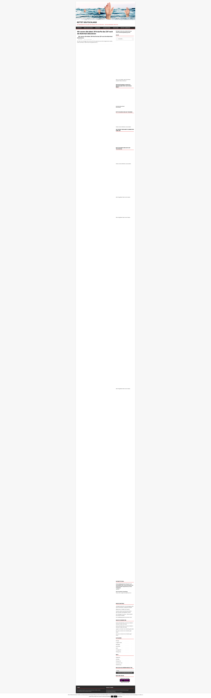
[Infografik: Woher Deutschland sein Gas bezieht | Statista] (125, 426)
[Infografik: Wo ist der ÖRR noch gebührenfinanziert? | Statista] (125, 464)
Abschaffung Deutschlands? (111, 691)
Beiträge (117, 640)
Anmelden (117, 659)
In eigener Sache (119, 642)
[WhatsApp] (125, 599)
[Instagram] (127, 595)
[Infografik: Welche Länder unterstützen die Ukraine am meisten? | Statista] (125, 195)
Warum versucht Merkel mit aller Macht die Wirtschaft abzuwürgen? (117, 690)
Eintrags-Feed (118, 661)
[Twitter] (122, 595)
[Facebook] (118, 595)
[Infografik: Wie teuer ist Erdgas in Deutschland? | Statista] (125, 236)
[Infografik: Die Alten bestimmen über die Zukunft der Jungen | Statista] (125, 330)
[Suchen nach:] (125, 39)
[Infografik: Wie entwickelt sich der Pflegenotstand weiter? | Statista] (125, 368)
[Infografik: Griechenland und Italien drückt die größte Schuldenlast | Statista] (125, 445)
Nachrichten (118, 646)
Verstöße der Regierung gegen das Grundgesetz (114, 692)
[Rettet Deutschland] (105, 19)
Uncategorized (118, 649)
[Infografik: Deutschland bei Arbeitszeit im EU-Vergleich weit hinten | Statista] (125, 274)
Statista (128, 197)
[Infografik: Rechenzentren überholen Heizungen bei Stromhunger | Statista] (125, 312)
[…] (97, 42)
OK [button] (112, 696)
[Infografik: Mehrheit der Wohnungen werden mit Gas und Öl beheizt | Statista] (125, 559)
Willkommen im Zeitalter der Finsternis (123, 609)
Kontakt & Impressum (125, 27)
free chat (117, 630)
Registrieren (118, 657)
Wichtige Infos (118, 651)
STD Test (117, 633)
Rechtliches (115, 27)
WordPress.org (118, 664)
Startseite (79, 27)
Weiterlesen (119, 696)
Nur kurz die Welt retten (88, 39)
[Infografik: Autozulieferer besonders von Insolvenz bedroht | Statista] (125, 521)
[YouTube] (120, 599)
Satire (117, 648)
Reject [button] (115, 696)
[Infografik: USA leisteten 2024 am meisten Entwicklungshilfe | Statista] (125, 293)
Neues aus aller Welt (88, 27)
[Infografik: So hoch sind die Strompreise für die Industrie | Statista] (125, 502)
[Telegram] (129, 599)
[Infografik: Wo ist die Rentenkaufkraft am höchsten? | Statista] (125, 407)
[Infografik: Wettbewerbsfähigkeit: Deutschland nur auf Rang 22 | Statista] (125, 483)
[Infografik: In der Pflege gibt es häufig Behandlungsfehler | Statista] (125, 349)
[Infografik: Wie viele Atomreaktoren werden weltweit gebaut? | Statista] (125, 387)
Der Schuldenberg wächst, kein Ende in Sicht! (124, 617)
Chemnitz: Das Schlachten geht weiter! (127, 629)
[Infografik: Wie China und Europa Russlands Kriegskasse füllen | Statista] (125, 540)
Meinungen (97, 27)
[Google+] (131, 595)
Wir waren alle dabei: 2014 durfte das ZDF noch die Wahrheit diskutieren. (94, 37)
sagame (117, 629)
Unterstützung (106, 27)
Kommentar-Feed (119, 662)
